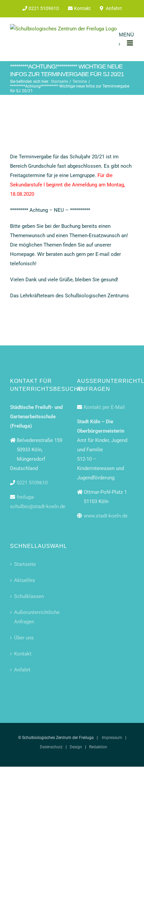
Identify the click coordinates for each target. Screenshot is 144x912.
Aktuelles (24, 580)
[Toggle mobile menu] (130, 42)
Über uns (24, 638)
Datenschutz (51, 747)
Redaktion (98, 747)
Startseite (25, 564)
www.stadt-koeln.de (106, 516)
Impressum (112, 737)
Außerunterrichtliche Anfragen (37, 617)
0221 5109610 (32, 483)
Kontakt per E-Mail (104, 407)
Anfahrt (22, 670)
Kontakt (22, 654)
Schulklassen (29, 596)
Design (76, 747)
